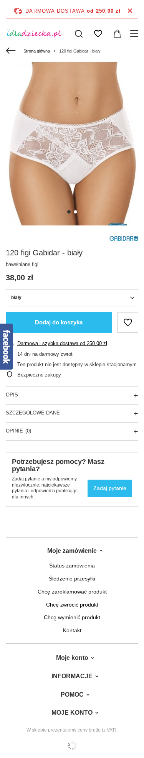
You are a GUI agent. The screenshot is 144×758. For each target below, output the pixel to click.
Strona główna (36, 51)
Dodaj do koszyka (59, 322)
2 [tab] (75, 212)
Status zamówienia (72, 565)
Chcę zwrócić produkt (72, 605)
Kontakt (72, 630)
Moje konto (72, 657)
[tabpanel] (72, 143)
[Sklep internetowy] (72, 745)
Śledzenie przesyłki (72, 578)
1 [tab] (69, 212)
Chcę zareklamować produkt (72, 592)
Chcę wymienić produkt (72, 617)
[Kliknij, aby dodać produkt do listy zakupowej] (128, 322)
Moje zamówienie (72, 551)
